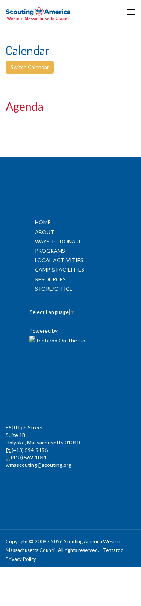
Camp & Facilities (59, 269)
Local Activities (59, 260)
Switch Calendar (30, 67)
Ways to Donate (58, 241)
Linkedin (70, 367)
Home (43, 222)
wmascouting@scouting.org (38, 465)
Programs (50, 251)
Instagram (70, 401)
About (44, 232)
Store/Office (54, 288)
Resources (50, 279)
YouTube (103, 367)
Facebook (36, 367)
